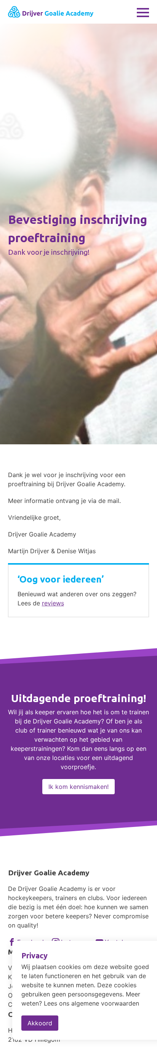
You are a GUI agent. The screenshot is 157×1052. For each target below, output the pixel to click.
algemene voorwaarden (105, 1003)
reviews (53, 603)
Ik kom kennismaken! (78, 786)
